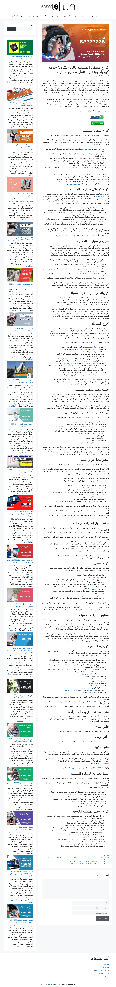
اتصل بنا (106, 964)
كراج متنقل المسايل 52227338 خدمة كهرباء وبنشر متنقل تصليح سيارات (87, 863)
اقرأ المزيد (13, 127)
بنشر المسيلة (93, 857)
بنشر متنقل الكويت (79, 627)
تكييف (76, 16)
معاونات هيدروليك (87, 674)
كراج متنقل (104, 855)
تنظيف (45, 16)
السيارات (104, 16)
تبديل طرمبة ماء (96, 839)
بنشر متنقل (36, 16)
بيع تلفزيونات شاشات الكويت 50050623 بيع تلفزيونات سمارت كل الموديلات (20, 513)
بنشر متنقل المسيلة (84, 857)
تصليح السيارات (74, 857)
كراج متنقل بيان (85, 111)
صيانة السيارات (66, 857)
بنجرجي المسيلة (102, 857)
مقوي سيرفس (25, 16)
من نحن (106, 976)
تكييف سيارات (94, 678)
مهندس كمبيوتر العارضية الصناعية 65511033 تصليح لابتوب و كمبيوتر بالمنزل (21, 873)
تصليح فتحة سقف (93, 683)
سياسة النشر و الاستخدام (101, 970)
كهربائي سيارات (100, 196)
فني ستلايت (85, 16)
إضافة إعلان (105, 967)
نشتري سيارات (75, 184)
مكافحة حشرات (66, 16)
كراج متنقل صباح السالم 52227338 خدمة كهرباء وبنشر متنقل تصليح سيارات (86, 861)
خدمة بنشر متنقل (103, 763)
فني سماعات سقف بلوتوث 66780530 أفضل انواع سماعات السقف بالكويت (22, 147)
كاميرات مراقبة (13, 16)
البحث (31, 25)
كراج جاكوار (81, 690)
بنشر (93, 589)
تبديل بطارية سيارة (94, 347)
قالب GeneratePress (47, 984)
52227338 (97, 768)
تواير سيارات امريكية (95, 844)
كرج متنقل (106, 859)
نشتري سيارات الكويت (69, 768)
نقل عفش (95, 16)
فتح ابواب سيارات (73, 363)
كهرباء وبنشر (52, 706)
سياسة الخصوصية (103, 973)
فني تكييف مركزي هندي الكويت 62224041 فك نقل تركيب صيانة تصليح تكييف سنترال (20, 650)
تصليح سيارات (99, 443)
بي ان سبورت (55, 16)
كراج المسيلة (57, 857)
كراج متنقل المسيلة (48, 857)
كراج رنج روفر (91, 690)
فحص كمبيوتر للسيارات (78, 167)
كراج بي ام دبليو (70, 690)
